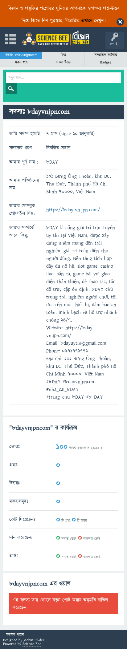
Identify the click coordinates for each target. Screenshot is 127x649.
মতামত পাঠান (15, 635)
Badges (105, 62)
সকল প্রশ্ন (21, 62)
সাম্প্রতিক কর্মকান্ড (105, 55)
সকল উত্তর (63, 62)
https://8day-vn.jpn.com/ (73, 209)
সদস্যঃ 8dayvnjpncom (21, 55)
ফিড (63, 55)
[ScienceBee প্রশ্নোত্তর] (55, 37)
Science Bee (32, 644)
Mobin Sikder (33, 640)
